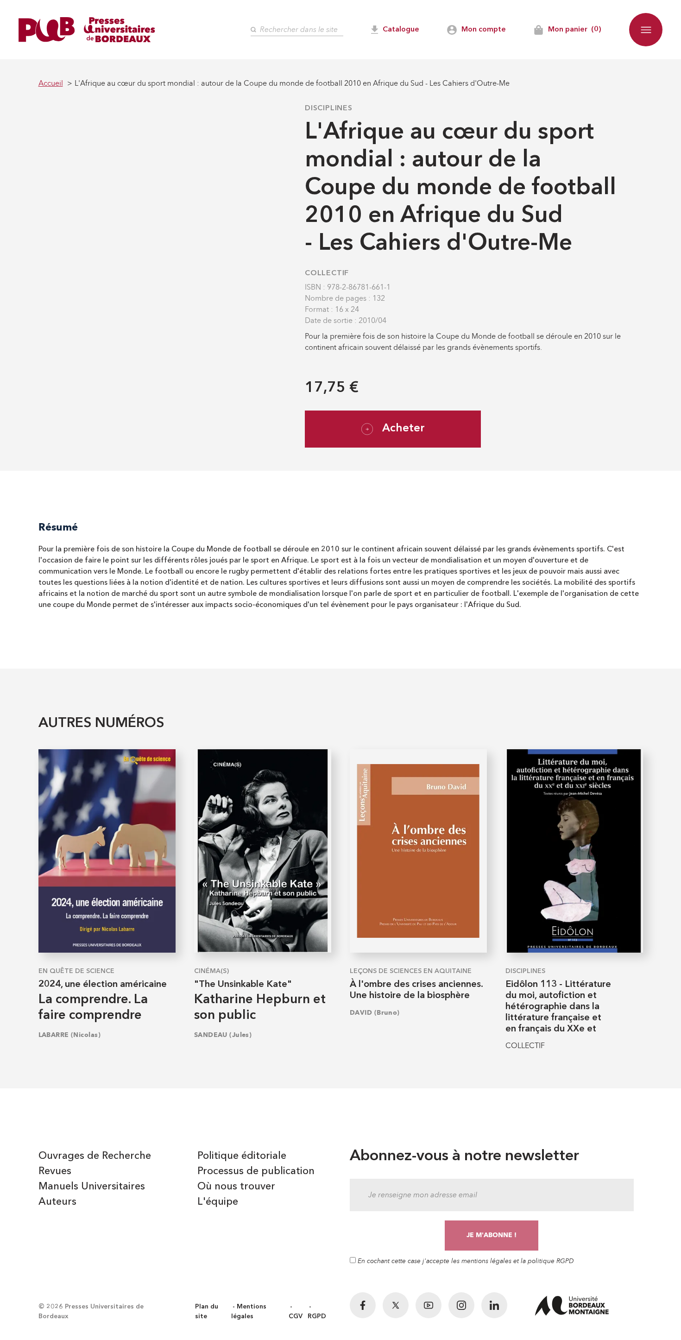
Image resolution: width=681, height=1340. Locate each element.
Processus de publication (256, 1171)
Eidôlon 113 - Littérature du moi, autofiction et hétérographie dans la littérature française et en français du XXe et (558, 1007)
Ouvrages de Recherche (94, 1156)
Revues (54, 1171)
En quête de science (76, 971)
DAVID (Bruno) (375, 1013)
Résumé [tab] (58, 527)
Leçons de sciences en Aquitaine (411, 971)
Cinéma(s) (211, 971)
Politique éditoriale (241, 1156)
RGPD (317, 1316)
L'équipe (217, 1202)
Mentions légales (248, 1311)
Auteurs (57, 1202)
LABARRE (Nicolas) (69, 1035)
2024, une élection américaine (102, 984)
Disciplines (329, 108)
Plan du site (206, 1311)
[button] (645, 29)
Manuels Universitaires (91, 1187)
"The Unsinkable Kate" (243, 984)
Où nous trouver (236, 1187)
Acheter (403, 428)
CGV (296, 1316)
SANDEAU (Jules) (223, 1035)
